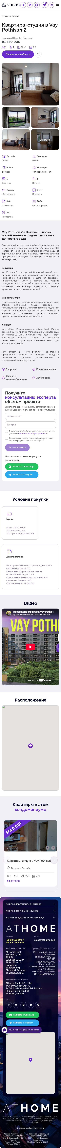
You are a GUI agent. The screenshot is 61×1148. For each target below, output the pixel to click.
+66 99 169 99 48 (15, 942)
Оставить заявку (17, 447)
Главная (6, 16)
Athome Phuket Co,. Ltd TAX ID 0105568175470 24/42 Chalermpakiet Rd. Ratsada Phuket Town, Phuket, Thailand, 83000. (24, 988)
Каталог (16, 16)
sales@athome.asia (44, 940)
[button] (54, 860)
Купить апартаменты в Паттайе (23, 904)
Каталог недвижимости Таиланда (25, 917)
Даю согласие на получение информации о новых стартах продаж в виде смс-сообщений (31, 439)
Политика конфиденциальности (30, 1128)
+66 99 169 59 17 (15, 940)
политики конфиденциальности (33, 434)
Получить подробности (18, 54)
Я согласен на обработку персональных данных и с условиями (31, 432)
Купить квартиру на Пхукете (22, 910)
